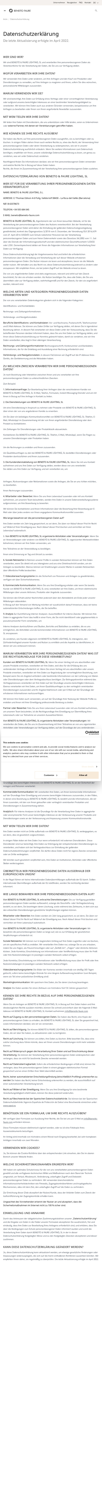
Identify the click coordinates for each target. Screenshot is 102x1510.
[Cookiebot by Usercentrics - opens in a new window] (87, 733)
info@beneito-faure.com (76, 1011)
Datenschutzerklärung (19, 19)
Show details (88, 767)
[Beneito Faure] (20, 11)
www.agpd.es (9, 1105)
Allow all (83, 775)
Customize (49, 775)
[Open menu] (4, 10)
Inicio (5, 19)
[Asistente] (96, 10)
